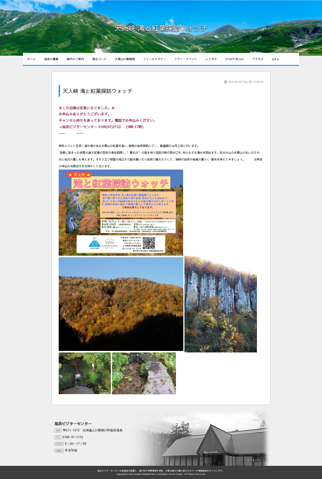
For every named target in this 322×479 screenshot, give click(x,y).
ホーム (31, 59)
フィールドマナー (154, 59)
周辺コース (99, 59)
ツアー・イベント (185, 59)
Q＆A (275, 59)
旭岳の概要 (51, 59)
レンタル (211, 59)
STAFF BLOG (234, 59)
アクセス (258, 59)
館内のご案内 (75, 59)
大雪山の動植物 (125, 59)
